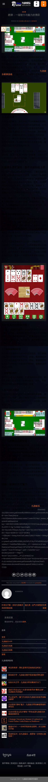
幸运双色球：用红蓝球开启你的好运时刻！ (25, 668)
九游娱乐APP (7, 641)
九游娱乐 (35, 506)
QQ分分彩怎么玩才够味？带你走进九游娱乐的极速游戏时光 (26, 713)
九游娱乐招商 (7, 650)
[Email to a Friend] (26, 575)
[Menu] (3, 4)
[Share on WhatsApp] (14, 575)
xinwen (34, 21)
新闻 (3, 654)
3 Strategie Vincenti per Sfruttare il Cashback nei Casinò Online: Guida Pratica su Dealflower (25, 720)
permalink (38, 583)
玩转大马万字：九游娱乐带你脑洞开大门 (24, 682)
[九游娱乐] (21, 4)
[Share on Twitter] (22, 575)
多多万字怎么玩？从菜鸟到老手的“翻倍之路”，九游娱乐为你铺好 (27, 691)
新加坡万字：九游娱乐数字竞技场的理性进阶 (26, 675)
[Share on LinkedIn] (34, 575)
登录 (24, 622)
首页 (3, 637)
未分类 (24, 12)
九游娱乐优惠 (7, 646)
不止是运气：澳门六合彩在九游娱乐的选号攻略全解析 (27, 698)
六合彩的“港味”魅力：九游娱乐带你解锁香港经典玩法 (27, 706)
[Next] (46, 758)
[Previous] (2, 758)
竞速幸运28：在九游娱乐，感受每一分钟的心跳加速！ (27, 735)
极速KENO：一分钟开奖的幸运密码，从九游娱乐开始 (27, 728)
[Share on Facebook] (18, 575)
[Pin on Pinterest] (30, 575)
